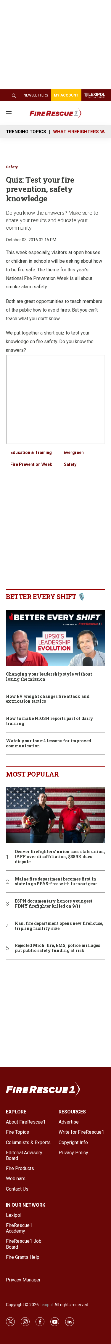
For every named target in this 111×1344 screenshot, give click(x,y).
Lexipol (46, 1304)
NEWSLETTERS (36, 95)
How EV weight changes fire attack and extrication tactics (47, 699)
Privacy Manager (23, 1280)
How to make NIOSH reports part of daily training (49, 721)
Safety (12, 167)
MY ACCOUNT (66, 95)
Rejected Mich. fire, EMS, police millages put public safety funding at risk (57, 948)
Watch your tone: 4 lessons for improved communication (48, 743)
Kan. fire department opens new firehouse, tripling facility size (59, 926)
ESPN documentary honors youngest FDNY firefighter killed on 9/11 (53, 904)
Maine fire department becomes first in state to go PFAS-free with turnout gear (56, 882)
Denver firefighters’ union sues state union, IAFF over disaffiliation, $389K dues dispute (60, 856)
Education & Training (31, 452)
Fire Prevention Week (31, 464)
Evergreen (74, 452)
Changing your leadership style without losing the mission (49, 677)
